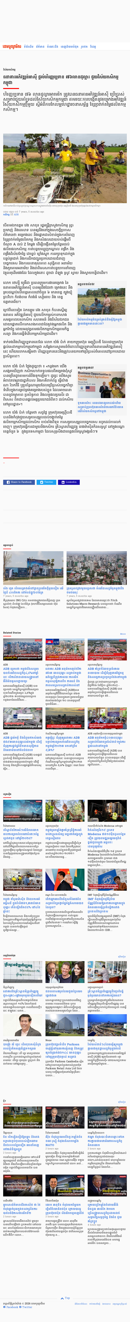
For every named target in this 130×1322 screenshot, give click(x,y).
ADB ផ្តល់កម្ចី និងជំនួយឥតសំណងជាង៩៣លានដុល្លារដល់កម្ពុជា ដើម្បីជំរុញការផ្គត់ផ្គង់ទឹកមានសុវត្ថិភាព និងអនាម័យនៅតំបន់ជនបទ (22, 744)
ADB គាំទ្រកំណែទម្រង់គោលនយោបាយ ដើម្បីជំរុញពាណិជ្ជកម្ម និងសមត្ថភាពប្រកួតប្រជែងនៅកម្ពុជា (107, 673)
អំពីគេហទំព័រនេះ (81, 1304)
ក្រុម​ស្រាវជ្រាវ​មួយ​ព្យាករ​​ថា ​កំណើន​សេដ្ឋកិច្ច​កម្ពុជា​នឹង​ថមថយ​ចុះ (95, 590)
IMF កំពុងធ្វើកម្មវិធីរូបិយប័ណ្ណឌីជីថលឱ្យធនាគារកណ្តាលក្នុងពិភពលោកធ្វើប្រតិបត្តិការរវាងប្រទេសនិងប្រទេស (106, 905)
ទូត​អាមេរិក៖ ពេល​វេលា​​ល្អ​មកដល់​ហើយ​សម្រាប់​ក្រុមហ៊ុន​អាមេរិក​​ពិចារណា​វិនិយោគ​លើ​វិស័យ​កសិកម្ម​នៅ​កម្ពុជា (100, 407)
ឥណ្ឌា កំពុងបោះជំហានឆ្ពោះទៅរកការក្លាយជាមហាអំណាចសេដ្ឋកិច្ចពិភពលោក (106, 1141)
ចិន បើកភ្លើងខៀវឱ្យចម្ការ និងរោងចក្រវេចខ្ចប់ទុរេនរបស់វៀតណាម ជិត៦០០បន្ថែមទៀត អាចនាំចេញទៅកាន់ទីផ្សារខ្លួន (21, 1143)
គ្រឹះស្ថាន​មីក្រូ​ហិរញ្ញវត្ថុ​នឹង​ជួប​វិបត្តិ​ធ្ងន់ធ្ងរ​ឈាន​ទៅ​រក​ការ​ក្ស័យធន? (106, 993)
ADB (16, 214)
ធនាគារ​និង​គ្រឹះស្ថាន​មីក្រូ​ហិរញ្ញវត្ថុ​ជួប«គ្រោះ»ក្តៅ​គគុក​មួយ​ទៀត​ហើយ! (22, 993)
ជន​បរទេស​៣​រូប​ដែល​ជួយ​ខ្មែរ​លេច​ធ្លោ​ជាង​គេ (64, 993)
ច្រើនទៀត (122, 956)
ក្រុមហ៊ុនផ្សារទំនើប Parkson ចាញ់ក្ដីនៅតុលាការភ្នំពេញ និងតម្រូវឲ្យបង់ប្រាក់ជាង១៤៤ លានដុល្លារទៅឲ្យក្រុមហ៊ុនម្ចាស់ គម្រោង (64, 1050)
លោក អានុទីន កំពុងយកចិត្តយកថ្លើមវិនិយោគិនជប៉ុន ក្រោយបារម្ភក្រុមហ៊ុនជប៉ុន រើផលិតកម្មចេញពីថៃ (65, 1209)
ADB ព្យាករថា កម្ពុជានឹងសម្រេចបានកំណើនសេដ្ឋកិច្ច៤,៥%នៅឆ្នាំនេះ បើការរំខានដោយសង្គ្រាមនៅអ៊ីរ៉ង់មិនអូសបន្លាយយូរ (21, 675)
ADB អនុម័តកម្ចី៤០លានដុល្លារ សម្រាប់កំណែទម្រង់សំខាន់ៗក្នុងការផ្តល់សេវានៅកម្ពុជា (106, 742)
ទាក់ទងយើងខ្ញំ (94, 1304)
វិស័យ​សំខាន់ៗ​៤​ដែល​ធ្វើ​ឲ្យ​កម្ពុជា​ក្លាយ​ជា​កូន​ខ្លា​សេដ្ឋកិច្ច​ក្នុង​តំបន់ (105, 1046)
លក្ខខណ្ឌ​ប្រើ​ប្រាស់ (120, 1304)
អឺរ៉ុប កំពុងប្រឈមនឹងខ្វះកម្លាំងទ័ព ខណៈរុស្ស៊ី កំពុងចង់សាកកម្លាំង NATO (64, 1141)
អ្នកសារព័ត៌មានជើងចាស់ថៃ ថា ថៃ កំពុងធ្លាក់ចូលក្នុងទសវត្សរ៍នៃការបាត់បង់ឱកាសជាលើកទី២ (21, 1209)
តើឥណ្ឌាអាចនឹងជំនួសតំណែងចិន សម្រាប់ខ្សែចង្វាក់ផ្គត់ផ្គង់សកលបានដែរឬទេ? (64, 903)
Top (67, 1298)
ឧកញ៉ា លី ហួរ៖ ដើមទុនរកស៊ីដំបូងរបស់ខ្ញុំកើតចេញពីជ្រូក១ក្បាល (22, 1046)
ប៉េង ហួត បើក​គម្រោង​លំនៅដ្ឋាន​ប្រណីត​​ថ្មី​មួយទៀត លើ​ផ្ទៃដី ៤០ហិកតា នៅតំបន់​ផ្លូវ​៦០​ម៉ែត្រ (33, 590)
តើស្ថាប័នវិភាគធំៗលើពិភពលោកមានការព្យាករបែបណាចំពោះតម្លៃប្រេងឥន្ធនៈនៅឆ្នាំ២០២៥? (21, 834)
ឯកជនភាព (106, 1304)
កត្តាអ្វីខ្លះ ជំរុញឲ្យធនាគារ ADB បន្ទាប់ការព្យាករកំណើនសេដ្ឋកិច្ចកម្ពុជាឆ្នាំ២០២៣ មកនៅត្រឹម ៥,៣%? (63, 744)
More (123, 634)
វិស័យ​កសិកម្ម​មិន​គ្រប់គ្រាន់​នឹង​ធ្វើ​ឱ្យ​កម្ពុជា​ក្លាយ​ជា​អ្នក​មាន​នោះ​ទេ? (100, 321)
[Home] (12, 46)
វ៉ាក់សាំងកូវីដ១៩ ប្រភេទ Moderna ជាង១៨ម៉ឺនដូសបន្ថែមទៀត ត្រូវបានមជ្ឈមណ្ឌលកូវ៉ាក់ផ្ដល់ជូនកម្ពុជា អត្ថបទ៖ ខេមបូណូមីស (107, 838)
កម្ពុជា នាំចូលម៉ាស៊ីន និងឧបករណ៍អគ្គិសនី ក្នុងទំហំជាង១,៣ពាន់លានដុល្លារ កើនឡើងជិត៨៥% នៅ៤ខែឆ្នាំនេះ (21, 905)
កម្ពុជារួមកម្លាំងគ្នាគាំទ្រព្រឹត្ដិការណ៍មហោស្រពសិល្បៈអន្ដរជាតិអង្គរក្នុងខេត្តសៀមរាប (64, 834)
